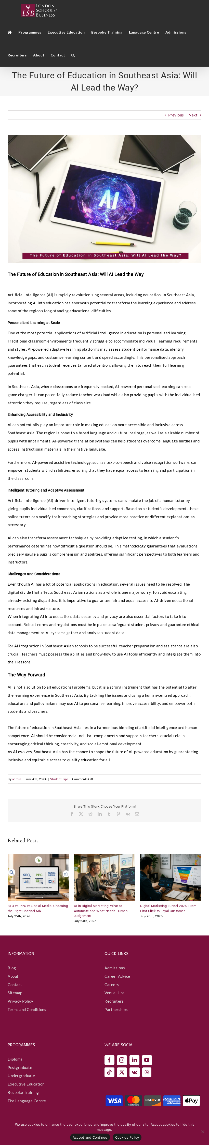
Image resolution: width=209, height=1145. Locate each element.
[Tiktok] (109, 1072)
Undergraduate (21, 1076)
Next (193, 115)
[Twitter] (122, 1072)
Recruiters (114, 1001)
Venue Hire (114, 993)
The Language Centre (27, 1100)
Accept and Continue (90, 1137)
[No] (202, 1131)
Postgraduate (20, 1067)
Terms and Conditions (27, 1009)
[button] (73, 55)
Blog (12, 967)
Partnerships (116, 1009)
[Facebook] (109, 1060)
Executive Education (26, 1084)
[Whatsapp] (146, 1072)
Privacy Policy (20, 1001)
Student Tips (59, 779)
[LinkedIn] (134, 1060)
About (13, 976)
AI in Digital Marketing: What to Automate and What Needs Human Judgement (101, 911)
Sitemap (15, 993)
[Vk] (134, 1072)
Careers (111, 984)
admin (16, 779)
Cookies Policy (127, 1137)
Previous (176, 115)
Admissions (114, 967)
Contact (15, 984)
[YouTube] (147, 1060)
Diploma (15, 1059)
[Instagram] (122, 1060)
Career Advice (117, 976)
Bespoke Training (23, 1092)
